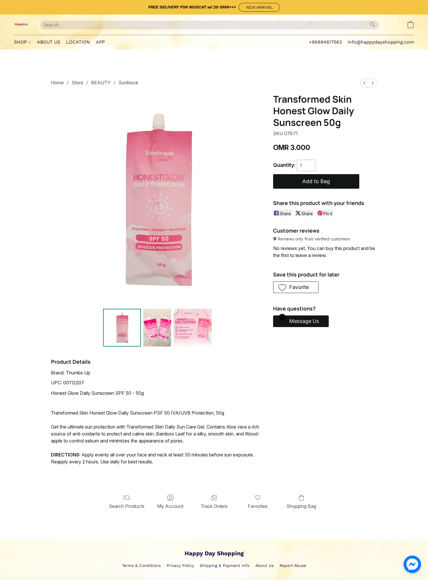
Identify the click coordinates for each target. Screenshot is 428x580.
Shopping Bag (301, 506)
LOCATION (78, 42)
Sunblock (128, 82)
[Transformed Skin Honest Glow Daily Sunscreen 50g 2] (192, 328)
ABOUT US (48, 42)
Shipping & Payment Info (225, 565)
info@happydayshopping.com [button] (381, 42)
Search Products (126, 506)
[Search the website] (372, 24)
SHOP (21, 42)
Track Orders (214, 506)
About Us (264, 565)
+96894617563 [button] (325, 42)
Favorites (258, 506)
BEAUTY (101, 82)
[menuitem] (364, 83)
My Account (170, 506)
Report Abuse (293, 565)
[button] (259, 7)
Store (77, 82)
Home (57, 82)
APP (100, 42)
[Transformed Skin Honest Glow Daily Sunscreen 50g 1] (157, 328)
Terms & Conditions (141, 565)
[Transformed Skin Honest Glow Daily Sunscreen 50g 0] (122, 328)
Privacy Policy (180, 565)
